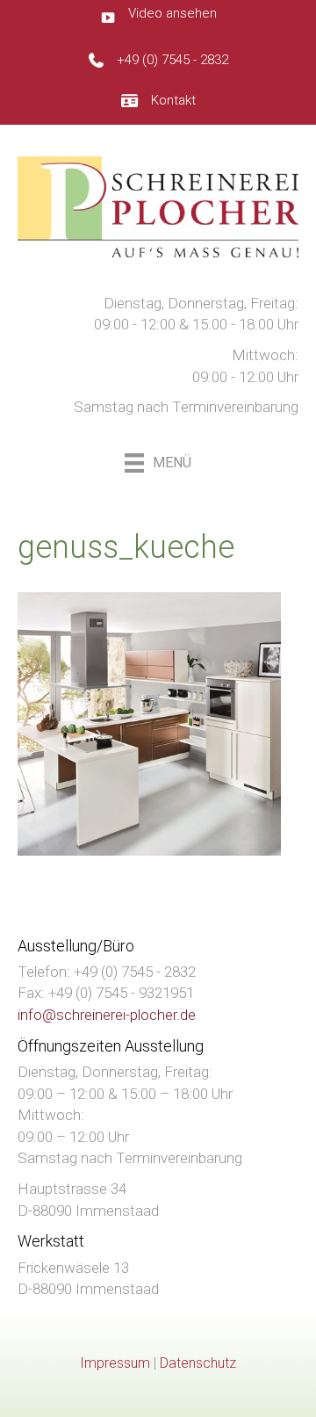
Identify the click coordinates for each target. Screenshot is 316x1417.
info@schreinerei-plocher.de (107, 1014)
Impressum (115, 1363)
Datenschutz (198, 1363)
